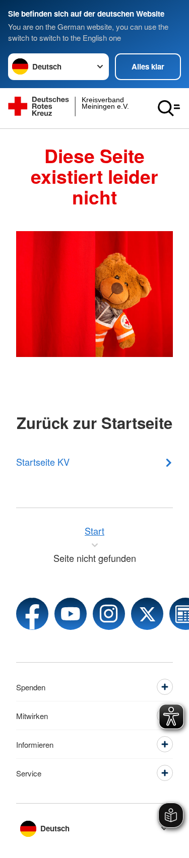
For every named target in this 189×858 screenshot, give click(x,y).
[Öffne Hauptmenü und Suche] (169, 108)
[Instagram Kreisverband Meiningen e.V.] (109, 614)
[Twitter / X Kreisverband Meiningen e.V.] (147, 614)
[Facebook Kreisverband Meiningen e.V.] (32, 614)
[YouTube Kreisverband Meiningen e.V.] (70, 614)
